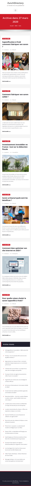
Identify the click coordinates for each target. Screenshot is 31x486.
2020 (16, 25)
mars (20, 25)
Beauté (14, 49)
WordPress (15, 481)
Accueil (11, 25)
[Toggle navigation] (15, 10)
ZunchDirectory (15, 2)
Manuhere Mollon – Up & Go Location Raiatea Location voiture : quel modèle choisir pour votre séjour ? (16, 398)
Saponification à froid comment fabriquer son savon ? (15, 44)
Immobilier (15, 152)
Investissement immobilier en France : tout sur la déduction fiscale (15, 146)
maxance (6, 49)
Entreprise (15, 253)
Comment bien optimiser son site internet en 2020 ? (14, 249)
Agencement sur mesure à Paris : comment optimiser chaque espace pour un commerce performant (16, 363)
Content (25, 481)
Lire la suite (5, 81)
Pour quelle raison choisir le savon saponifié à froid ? (14, 299)
